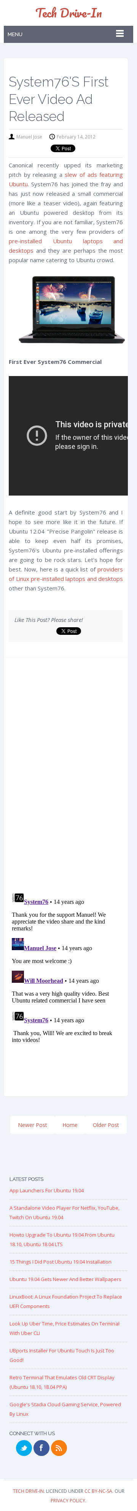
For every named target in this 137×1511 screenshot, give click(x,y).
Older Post (106, 1125)
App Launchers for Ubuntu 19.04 (47, 1190)
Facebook (41, 1448)
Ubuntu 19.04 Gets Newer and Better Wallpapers (65, 1279)
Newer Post (32, 1125)
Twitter (24, 1448)
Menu (15, 34)
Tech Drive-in (68, 13)
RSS (59, 1448)
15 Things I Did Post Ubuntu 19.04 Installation (61, 1261)
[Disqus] (66, 777)
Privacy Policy (68, 1500)
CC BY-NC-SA (98, 1491)
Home (70, 1125)
